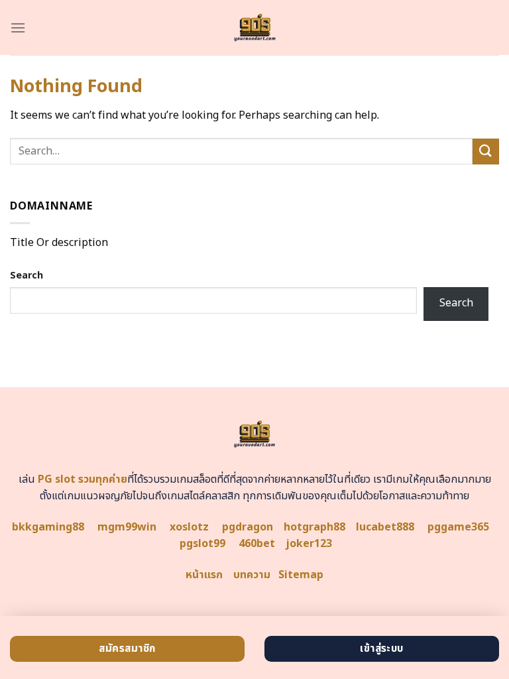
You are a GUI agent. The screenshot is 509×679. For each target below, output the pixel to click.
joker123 (309, 544)
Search (26, 275)
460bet (257, 544)
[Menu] (18, 27)
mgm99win (126, 527)
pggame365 (458, 527)
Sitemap (300, 575)
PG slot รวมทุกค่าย (82, 479)
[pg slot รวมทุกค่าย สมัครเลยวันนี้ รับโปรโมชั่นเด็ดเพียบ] (255, 27)
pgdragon (247, 527)
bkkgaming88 (48, 527)
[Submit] (486, 151)
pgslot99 (202, 544)
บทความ (251, 575)
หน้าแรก (204, 575)
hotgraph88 (314, 527)
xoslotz (189, 527)
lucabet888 (385, 527)
